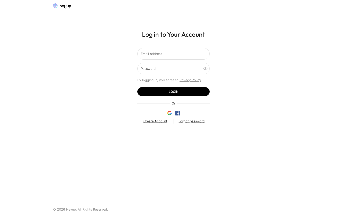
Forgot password (192, 121)
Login (174, 92)
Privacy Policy (190, 80)
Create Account (155, 121)
